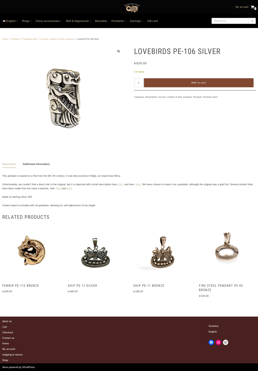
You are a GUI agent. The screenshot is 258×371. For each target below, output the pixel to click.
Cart (4, 327)
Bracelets (101, 21)
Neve (5, 367)
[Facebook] (211, 342)
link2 (138, 184)
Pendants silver (30, 39)
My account (241, 7)
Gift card (152, 21)
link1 (121, 184)
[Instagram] (218, 342)
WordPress (28, 367)
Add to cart (198, 82)
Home (5, 39)
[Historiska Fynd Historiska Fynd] (131, 8)
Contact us (8, 338)
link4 (69, 188)
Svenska (213, 326)
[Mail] (225, 342)
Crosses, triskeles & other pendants (57, 39)
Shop (5, 360)
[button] (17, 21)
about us (7, 321)
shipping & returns (12, 354)
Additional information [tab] (36, 164)
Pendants (15, 39)
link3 (58, 188)
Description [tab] (9, 164)
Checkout (7, 332)
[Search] (252, 21)
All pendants (151, 97)
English (213, 331)
